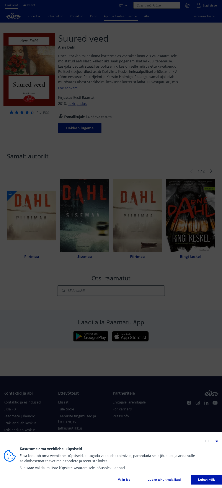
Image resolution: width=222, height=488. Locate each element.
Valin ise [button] (124, 479)
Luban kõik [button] (206, 479)
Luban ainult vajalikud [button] (164, 479)
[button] (210, 441)
